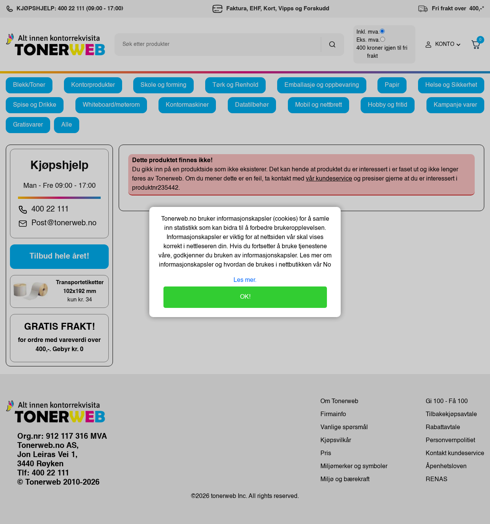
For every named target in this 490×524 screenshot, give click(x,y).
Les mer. (245, 280)
